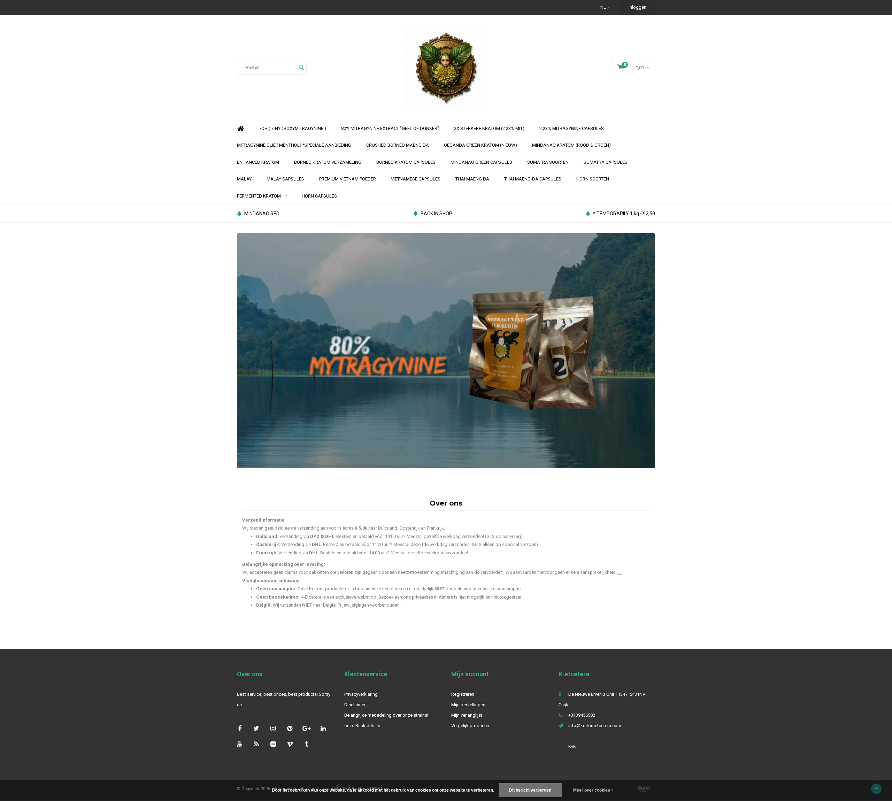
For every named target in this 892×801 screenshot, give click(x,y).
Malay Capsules (285, 179)
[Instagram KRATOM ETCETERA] (273, 728)
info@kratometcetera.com (594, 725)
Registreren (462, 694)
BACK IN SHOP (436, 213)
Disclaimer (355, 704)
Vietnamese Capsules (415, 179)
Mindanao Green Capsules (481, 162)
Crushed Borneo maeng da (397, 145)
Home (240, 128)
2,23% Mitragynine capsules (571, 128)
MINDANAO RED (261, 213)
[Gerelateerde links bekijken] (619, 574)
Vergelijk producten (471, 725)
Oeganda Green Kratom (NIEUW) (480, 145)
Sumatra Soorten (548, 162)
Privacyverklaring (361, 694)
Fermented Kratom (259, 196)
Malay (244, 179)
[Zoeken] (301, 68)
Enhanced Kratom (258, 162)
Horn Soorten (592, 179)
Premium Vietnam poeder (347, 179)
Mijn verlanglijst (466, 715)
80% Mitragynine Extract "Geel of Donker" (390, 128)
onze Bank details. (362, 725)
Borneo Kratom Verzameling (327, 162)
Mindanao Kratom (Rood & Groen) (571, 145)
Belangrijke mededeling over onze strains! (386, 715)
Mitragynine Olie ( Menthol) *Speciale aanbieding (294, 145)
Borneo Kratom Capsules (406, 162)
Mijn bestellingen (468, 704)
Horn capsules (319, 196)
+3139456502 (581, 715)
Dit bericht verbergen (530, 790)
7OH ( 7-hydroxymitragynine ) (292, 128)
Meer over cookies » (593, 790)
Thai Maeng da (472, 179)
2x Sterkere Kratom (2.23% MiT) (489, 128)
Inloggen (637, 7)
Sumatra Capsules (606, 162)
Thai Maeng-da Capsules (532, 179)
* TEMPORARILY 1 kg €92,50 (624, 213)
